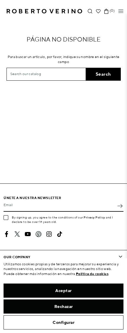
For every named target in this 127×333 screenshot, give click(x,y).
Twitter (17, 234)
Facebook (6, 234)
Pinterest (38, 234)
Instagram (49, 234)
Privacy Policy (94, 217)
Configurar (63, 322)
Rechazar (63, 306)
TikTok (60, 234)
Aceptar (63, 290)
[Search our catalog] (90, 11)
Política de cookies (92, 273)
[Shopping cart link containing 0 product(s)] (106, 11)
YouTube (28, 234)
